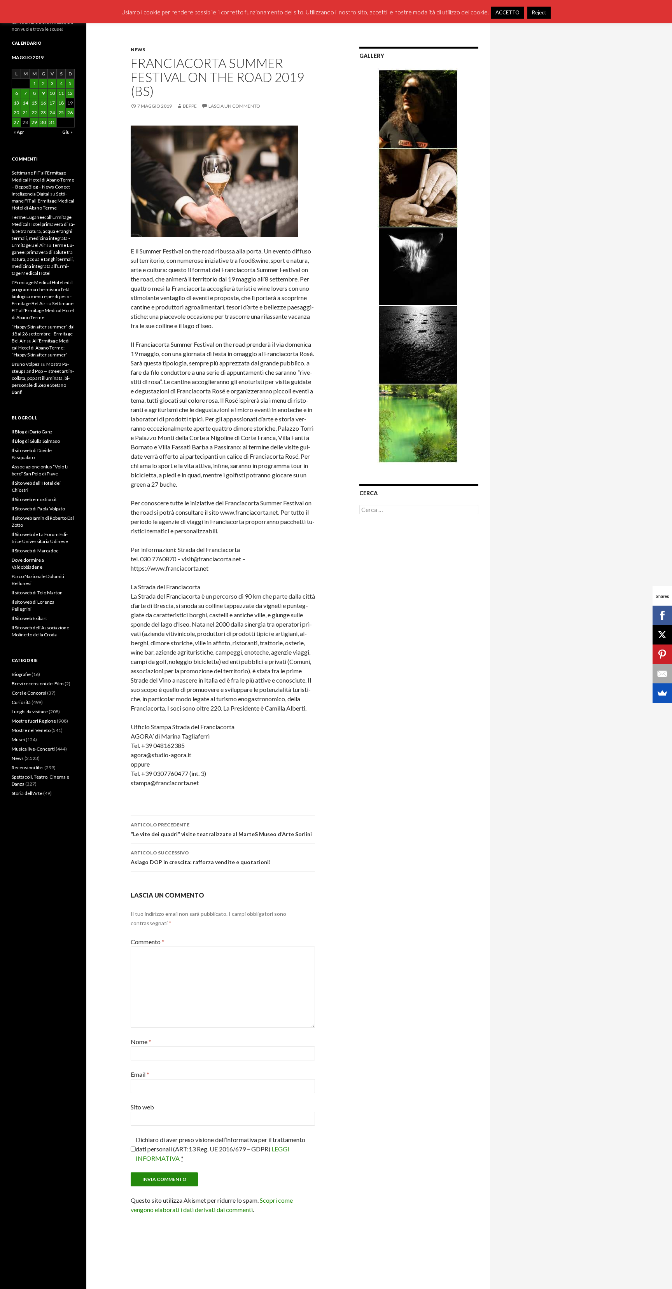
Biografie (21, 674)
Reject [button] (539, 12)
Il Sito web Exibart (29, 618)
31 (52, 122)
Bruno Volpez (26, 364)
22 (34, 112)
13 (16, 103)
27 (16, 122)
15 (34, 103)
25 (61, 112)
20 (16, 112)
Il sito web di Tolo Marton (37, 593)
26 (70, 112)
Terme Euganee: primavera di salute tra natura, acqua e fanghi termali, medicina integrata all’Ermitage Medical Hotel (43, 259)
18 (61, 103)
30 (43, 122)
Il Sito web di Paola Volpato (38, 509)
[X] (662, 634)
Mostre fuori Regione (34, 721)
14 (25, 103)
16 (43, 103)
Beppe (190, 106)
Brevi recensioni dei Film (38, 683)
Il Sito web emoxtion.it (34, 499)
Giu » (67, 132)
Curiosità (21, 702)
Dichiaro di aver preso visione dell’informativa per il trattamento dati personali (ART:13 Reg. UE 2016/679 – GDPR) (220, 1149)
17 (52, 103)
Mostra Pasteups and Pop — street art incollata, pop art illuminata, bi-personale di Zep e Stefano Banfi (43, 378)
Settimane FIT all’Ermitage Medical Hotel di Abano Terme (43, 201)
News (138, 49)
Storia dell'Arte (27, 793)
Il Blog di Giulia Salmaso (36, 441)
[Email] (662, 673)
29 (34, 122)
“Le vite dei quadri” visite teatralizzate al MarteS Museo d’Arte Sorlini (221, 829)
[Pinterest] (662, 654)
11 (61, 93)
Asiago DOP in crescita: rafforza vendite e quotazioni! (201, 857)
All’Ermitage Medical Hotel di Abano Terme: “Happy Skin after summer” (41, 348)
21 (25, 112)
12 (70, 93)
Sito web (142, 1107)
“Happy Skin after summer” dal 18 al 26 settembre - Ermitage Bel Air (43, 334)
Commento (147, 941)
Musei (18, 739)
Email (140, 1074)
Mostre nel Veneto (31, 730)
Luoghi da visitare (30, 711)
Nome (141, 1041)
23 (43, 112)
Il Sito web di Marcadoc (35, 551)
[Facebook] (662, 615)
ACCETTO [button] (507, 12)
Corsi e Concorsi (29, 693)
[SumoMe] (662, 693)
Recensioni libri (28, 767)
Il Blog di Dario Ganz (32, 432)
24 (52, 112)
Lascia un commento (234, 106)
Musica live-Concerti (33, 749)
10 (52, 93)
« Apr (19, 132)
